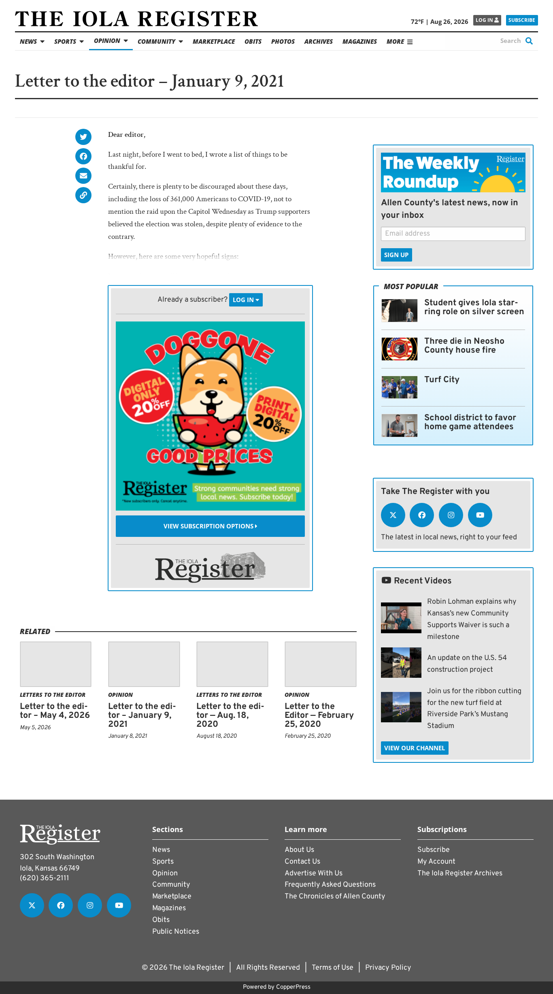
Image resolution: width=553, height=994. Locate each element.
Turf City (441, 380)
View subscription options (209, 526)
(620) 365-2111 (44, 878)
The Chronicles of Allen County (335, 896)
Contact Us (302, 861)
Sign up (396, 255)
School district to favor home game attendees (470, 422)
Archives (318, 41)
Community (156, 41)
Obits (253, 41)
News (28, 41)
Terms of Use (332, 968)
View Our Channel (414, 748)
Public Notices (175, 932)
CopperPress (293, 987)
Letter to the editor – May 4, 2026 (55, 711)
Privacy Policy (388, 968)
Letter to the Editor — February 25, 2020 (319, 715)
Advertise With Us (313, 873)
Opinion (107, 40)
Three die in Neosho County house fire (464, 346)
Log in (485, 20)
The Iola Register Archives (459, 873)
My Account (436, 861)
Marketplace (214, 41)
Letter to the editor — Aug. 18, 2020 (230, 715)
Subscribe (521, 20)
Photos (283, 41)
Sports (65, 41)
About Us (299, 850)
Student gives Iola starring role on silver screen (474, 307)
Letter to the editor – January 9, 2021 (142, 715)
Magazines (359, 41)
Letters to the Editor (52, 694)
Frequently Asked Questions (330, 885)
